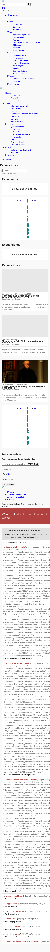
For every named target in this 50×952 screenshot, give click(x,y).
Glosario (16, 81)
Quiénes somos (19, 55)
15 (28, 237)
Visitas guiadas (19, 50)
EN (12, 11)
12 (28, 229)
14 (28, 234)
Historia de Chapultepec (23, 63)
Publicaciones (13, 84)
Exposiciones (18, 37)
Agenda (16, 40)
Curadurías (17, 24)
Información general (21, 35)
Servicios (16, 47)
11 (28, 226)
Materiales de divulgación (23, 79)
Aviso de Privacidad (15, 497)
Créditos (10, 499)
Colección (11, 22)
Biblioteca (17, 45)
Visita (9, 32)
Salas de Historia (20, 71)
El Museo (11, 53)
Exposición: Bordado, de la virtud (26, 42)
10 (28, 224)
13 (28, 231)
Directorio (11, 492)
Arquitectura (18, 58)
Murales (16, 68)
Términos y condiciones (17, 494)
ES (6, 11)
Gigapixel (17, 29)
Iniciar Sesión (15, 15)
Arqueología (18, 66)
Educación (11, 76)
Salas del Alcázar (20, 73)
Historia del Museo (20, 60)
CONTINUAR (33, 464)
